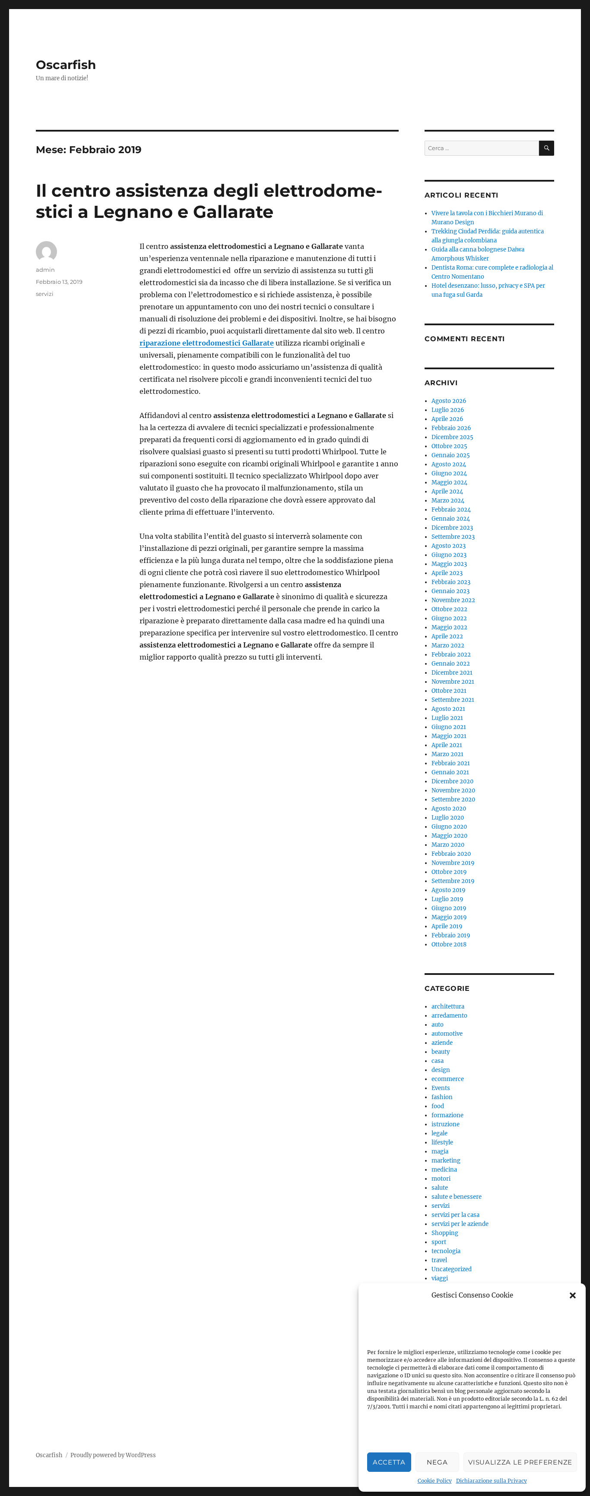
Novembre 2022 (453, 600)
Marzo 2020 (447, 845)
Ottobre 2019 (449, 872)
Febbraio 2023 (450, 582)
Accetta (389, 1462)
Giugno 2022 (449, 618)
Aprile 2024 (447, 491)
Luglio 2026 (447, 410)
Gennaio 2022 (450, 663)
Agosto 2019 (448, 890)
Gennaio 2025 (450, 455)
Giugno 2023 (448, 555)
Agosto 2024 (448, 464)
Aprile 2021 (446, 745)
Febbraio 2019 (450, 935)
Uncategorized (451, 1269)
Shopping (444, 1233)
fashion (442, 1097)
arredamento (449, 1015)
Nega (437, 1462)
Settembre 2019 (453, 881)
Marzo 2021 (447, 754)
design (440, 1070)
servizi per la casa (455, 1215)
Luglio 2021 (447, 718)
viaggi (439, 1278)
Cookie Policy (435, 1480)
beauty (440, 1052)
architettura (447, 1006)
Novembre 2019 (453, 863)
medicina (444, 1169)
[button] (572, 1295)
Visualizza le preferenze (520, 1462)
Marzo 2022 (447, 645)
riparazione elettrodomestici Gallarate (207, 343)
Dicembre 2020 (452, 781)
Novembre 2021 (452, 681)
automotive (447, 1033)
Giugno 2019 (448, 908)
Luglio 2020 (447, 817)
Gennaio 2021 (450, 772)
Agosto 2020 (448, 808)
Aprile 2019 (447, 926)
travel (439, 1260)
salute (439, 1187)
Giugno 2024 (449, 473)
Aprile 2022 (447, 636)
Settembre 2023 (453, 537)
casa (437, 1061)
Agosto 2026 (448, 401)
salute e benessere (456, 1197)
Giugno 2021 (448, 727)
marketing (445, 1160)
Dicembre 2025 (452, 437)
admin (45, 269)
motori (440, 1178)
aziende (442, 1043)
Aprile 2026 (447, 419)
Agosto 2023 (448, 546)
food (437, 1106)
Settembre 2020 (453, 799)
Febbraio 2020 (451, 854)
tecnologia (445, 1251)
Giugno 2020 (449, 826)
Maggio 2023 (449, 564)
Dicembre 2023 (452, 527)
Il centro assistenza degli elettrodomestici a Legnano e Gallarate (209, 201)
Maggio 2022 (449, 627)
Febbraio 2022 (451, 654)
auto (437, 1024)
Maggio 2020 (449, 835)
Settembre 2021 (452, 700)
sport (438, 1242)
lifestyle (442, 1142)
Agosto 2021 (448, 709)
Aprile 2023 (447, 573)
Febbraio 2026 (451, 428)
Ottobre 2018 (448, 944)
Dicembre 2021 (452, 672)
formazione (447, 1115)
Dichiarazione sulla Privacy (491, 1480)
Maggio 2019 (449, 917)
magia (439, 1151)
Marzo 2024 (447, 500)
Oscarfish (66, 64)
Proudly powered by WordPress (113, 1455)
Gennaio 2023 (450, 591)
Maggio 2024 (449, 482)
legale (439, 1133)
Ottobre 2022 (449, 609)
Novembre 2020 (453, 790)
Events (440, 1088)
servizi (45, 293)
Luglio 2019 (447, 899)
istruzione (445, 1124)
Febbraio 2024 (451, 509)
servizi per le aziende (459, 1224)
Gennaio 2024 (450, 518)
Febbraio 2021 (450, 763)
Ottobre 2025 (449, 446)
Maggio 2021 (448, 736)
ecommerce (447, 1079)
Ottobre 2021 (448, 691)
